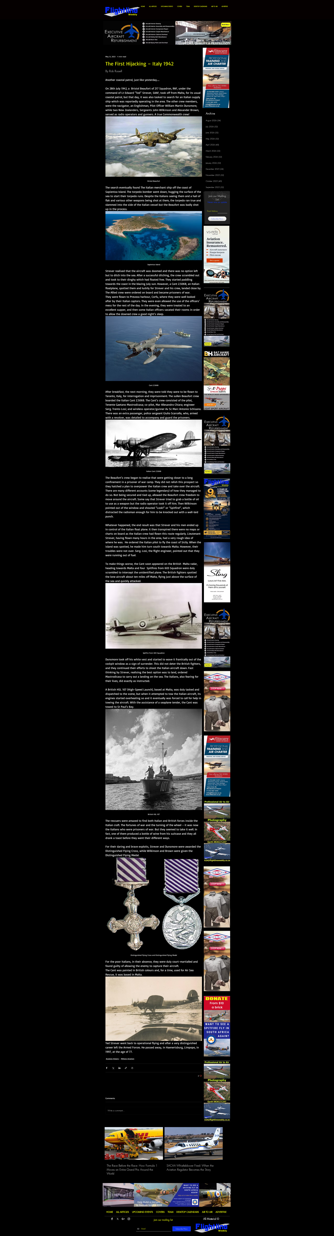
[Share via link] (126, 1068)
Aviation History (112, 1059)
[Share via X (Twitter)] (113, 1068)
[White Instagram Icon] (128, 1218)
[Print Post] (132, 1068)
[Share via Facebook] (106, 1068)
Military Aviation (127, 1059)
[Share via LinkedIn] (119, 1068)
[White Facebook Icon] (112, 1218)
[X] (117, 1218)
